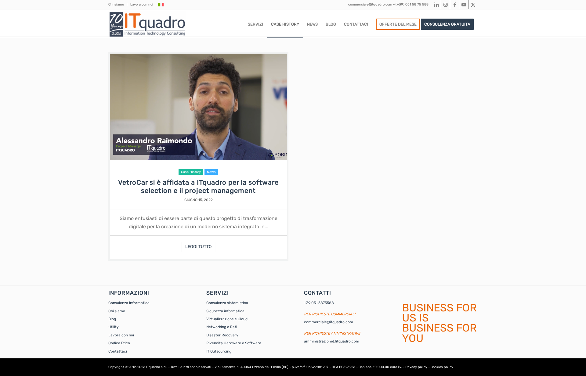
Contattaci (117, 351)
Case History (191, 172)
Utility (113, 327)
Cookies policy (442, 367)
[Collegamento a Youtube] (463, 4)
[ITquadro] (147, 24)
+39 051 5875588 (319, 303)
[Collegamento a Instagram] (445, 4)
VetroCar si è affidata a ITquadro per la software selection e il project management (198, 186)
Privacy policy (416, 367)
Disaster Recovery (222, 335)
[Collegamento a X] (473, 4)
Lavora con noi (141, 4)
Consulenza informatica (129, 303)
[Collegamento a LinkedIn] (436, 4)
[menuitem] (117, 4)
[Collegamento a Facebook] (454, 4)
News (211, 172)
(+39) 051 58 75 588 (412, 4)
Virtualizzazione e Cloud (227, 319)
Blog (112, 319)
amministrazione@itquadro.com (331, 341)
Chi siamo (116, 4)
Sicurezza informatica (225, 311)
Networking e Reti (221, 327)
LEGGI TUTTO (198, 246)
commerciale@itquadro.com (370, 4)
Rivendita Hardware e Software (233, 343)
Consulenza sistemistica (227, 303)
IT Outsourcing (218, 351)
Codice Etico (119, 343)
